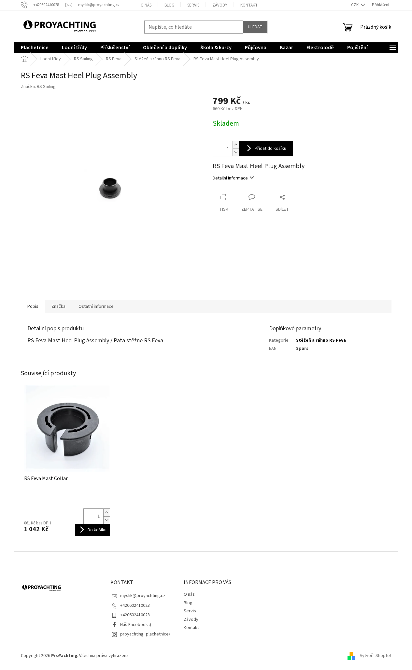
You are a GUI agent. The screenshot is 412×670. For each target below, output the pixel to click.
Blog (169, 5)
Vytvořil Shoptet (375, 655)
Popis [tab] (32, 306)
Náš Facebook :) (135, 624)
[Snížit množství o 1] (236, 152)
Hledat (255, 27)
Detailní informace (230, 178)
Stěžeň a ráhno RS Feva (321, 340)
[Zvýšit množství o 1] (236, 145)
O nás (146, 5)
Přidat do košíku (270, 148)
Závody (219, 5)
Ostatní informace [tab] (96, 306)
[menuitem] (34, 47)
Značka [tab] (58, 306)
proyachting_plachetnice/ (145, 634)
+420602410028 (135, 605)
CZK (355, 5)
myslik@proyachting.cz (142, 595)
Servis (193, 5)
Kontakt (249, 5)
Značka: (38, 86)
